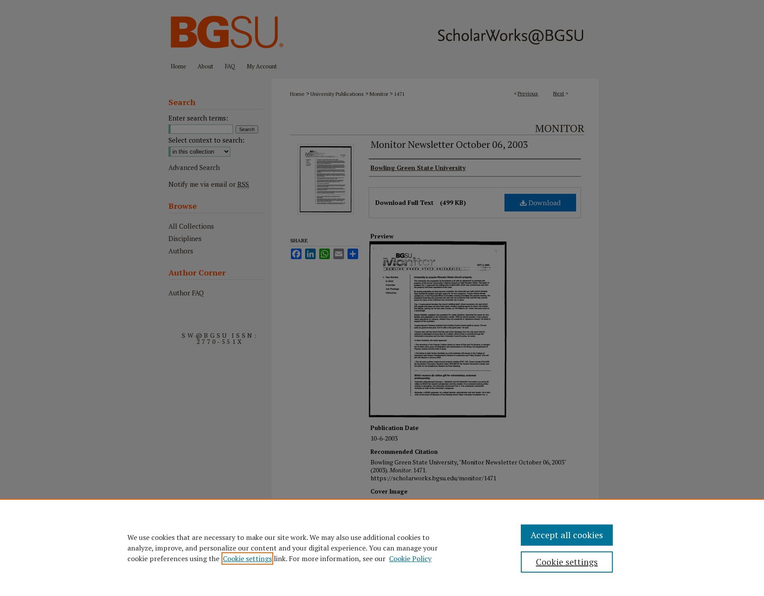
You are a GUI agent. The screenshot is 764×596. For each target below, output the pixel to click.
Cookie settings (247, 558)
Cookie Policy (410, 558)
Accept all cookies (567, 535)
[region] (382, 547)
